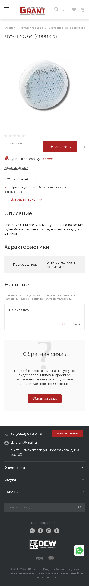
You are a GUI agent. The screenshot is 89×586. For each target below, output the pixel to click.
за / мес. (47, 159)
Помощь (11, 492)
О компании (14, 467)
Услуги (10, 480)
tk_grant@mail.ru (24, 443)
